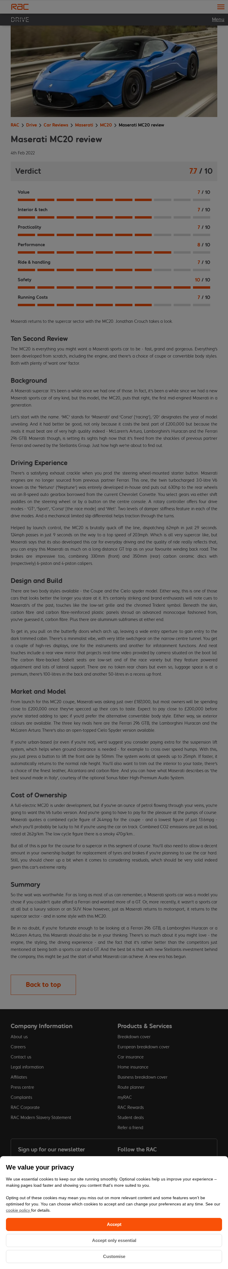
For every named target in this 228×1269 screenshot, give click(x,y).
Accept (114, 1224)
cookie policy (18, 1210)
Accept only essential (114, 1240)
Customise (114, 1256)
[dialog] (114, 1212)
